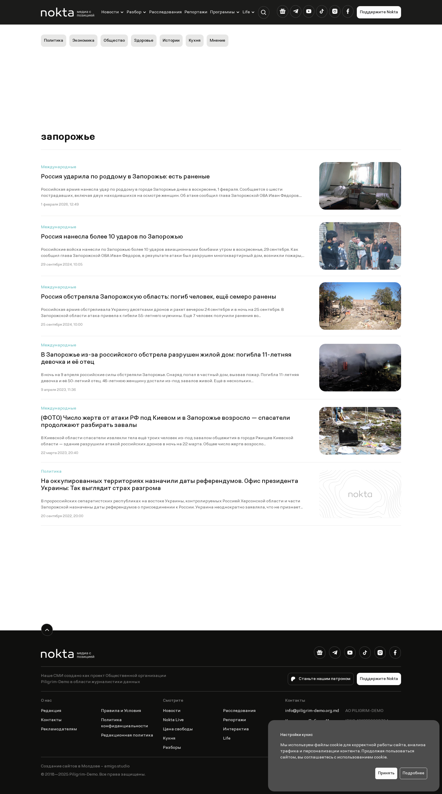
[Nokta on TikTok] (322, 11)
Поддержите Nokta (379, 12)
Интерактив (236, 729)
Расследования (165, 12)
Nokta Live (173, 720)
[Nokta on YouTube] (309, 11)
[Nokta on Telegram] (296, 11)
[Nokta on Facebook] (348, 11)
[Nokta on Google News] (283, 11)
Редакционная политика (127, 735)
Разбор (134, 12)
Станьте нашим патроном (324, 679)
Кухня (195, 41)
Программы (222, 12)
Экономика (83, 41)
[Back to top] (47, 630)
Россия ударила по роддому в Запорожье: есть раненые (125, 177)
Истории (171, 41)
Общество (114, 41)
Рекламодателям (59, 729)
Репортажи (195, 12)
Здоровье (143, 41)
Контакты (51, 720)
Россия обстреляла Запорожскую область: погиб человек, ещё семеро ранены (158, 297)
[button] (264, 12)
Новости (110, 12)
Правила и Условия (121, 711)
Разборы (172, 748)
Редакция (51, 711)
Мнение (217, 41)
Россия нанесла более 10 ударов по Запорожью (112, 237)
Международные (58, 167)
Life (246, 12)
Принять (386, 773)
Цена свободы (178, 729)
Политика (53, 41)
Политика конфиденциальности (124, 723)
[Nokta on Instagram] (335, 11)
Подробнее (413, 773)
